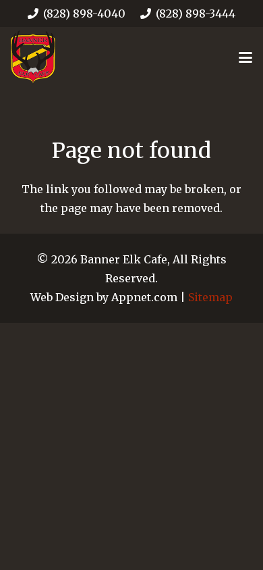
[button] (245, 57)
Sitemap (210, 297)
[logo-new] (33, 57)
